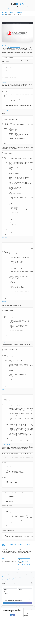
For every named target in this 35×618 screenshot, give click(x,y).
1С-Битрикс (10, 569)
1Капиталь (4, 547)
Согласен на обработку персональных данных (13, 600)
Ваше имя (5, 587)
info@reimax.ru (18, 8)
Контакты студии (25, 6)
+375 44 (26, 8)
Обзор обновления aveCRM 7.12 (24, 558)
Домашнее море (21, 547)
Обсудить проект (10, 8)
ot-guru (3, 558)
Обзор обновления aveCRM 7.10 (24, 564)
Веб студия (16, 6)
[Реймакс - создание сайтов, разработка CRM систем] (17, 3)
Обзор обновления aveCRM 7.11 (24, 561)
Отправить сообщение (17, 603)
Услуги (12, 6)
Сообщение (5, 591)
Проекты (8, 6)
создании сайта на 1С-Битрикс (14, 47)
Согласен (12, 615)
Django (18, 569)
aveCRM (14, 569)
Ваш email (20, 587)
